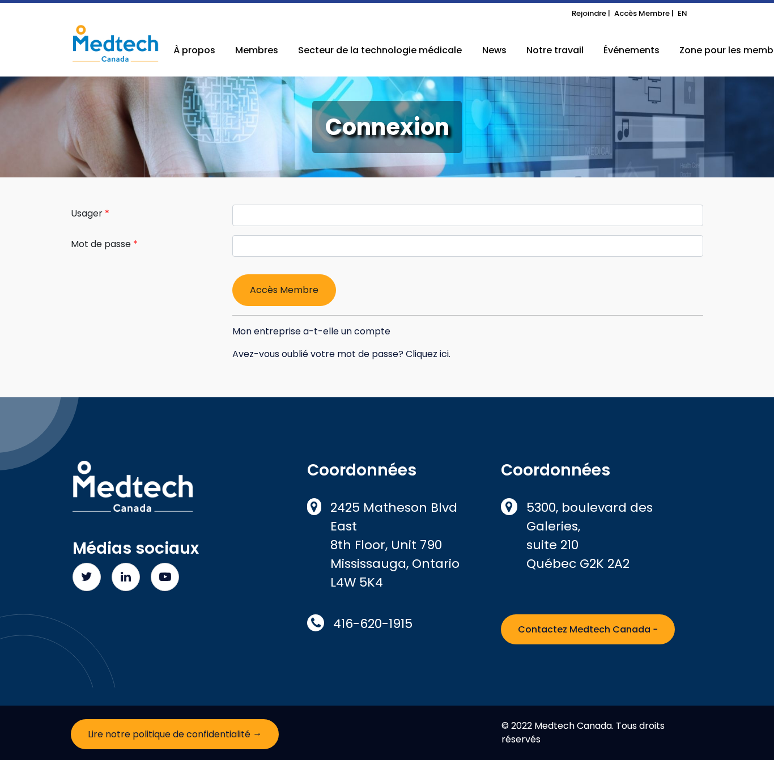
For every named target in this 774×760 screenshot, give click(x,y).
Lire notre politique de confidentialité (175, 733)
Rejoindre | (591, 14)
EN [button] (682, 14)
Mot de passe (101, 243)
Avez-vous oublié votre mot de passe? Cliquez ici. (341, 353)
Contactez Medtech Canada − (588, 629)
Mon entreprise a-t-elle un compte (311, 331)
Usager (87, 213)
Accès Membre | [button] (644, 14)
